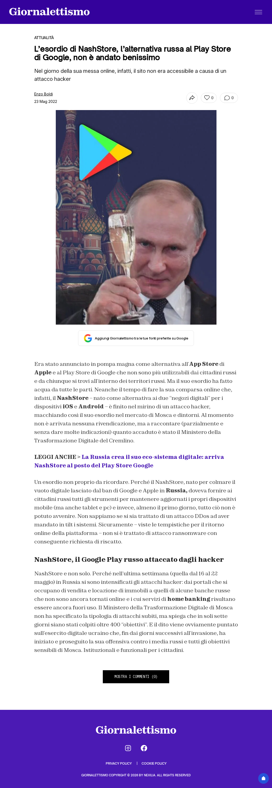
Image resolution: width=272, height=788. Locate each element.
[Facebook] (144, 748)
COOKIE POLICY (154, 763)
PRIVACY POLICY (119, 763)
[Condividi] (192, 98)
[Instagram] (128, 748)
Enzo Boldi (43, 94)
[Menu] (258, 12)
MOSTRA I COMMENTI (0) (136, 676)
